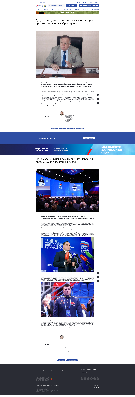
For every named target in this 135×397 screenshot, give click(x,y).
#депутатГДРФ (71, 128)
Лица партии (46, 9)
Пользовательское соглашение (42, 388)
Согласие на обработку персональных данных (44, 391)
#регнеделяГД (62, 128)
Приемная (77, 9)
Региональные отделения (72, 368)
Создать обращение (89, 138)
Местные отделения (67, 9)
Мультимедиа (85, 9)
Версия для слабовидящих (94, 2)
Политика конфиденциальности (42, 389)
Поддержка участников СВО (67, 12)
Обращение (71, 5)
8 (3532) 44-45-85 (88, 369)
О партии (37, 9)
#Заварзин (54, 128)
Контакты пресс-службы (57, 370)
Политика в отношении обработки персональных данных (47, 390)
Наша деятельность (55, 9)
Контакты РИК (40, 370)
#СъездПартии (61, 360)
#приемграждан (80, 128)
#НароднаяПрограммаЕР (72, 360)
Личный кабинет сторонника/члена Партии (89, 5)
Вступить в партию (95, 9)
